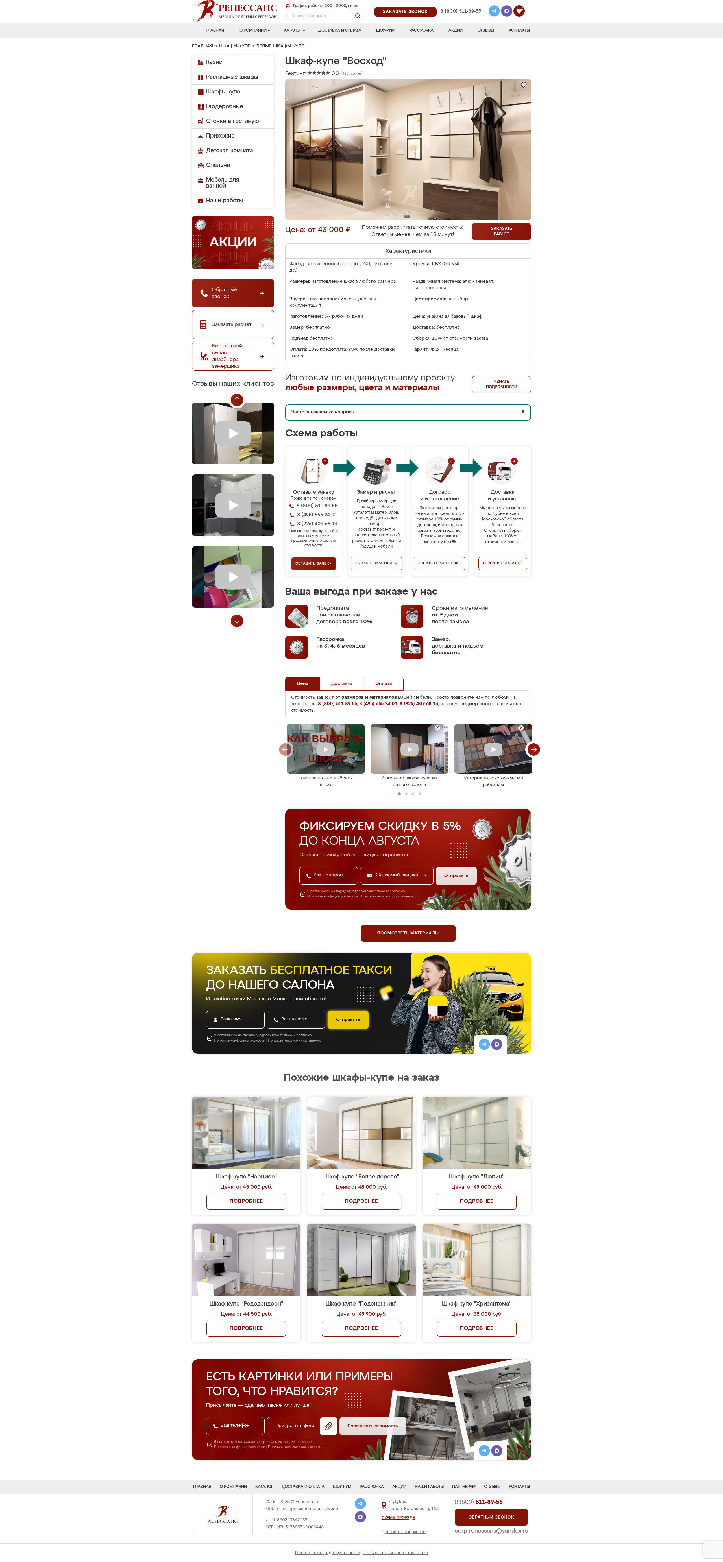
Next (236, 620)
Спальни (218, 165)
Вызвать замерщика (376, 563)
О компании (253, 30)
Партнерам (464, 1487)
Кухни (214, 62)
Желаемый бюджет (398, 875)
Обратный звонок (491, 1517)
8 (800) (479, 1502)
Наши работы (224, 200)
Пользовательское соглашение (395, 1553)
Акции (455, 30)
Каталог (293, 30)
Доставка (341, 683)
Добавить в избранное (404, 1532)
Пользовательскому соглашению (388, 896)
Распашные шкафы (232, 77)
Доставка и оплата (339, 30)
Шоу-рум (385, 30)
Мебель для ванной (222, 183)
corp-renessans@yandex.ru (491, 1531)
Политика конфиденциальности (327, 1553)
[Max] (506, 11)
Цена (302, 683)
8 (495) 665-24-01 (460, 4)
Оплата (383, 683)
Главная (215, 30)
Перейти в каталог (503, 563)
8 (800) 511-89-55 (460, 11)
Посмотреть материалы (408, 933)
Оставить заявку (313, 563)
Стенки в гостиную (232, 121)
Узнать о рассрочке (439, 563)
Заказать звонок (405, 12)
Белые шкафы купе (280, 46)
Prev (236, 399)
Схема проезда (398, 1518)
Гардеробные (224, 106)
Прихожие (220, 136)
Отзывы (486, 30)
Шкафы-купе (234, 46)
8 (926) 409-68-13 (460, 18)
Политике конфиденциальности (332, 896)
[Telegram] (494, 11)
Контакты (519, 30)
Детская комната (229, 150)
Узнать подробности (501, 384)
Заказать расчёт (501, 231)
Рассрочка (422, 30)
